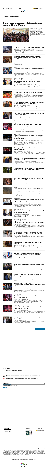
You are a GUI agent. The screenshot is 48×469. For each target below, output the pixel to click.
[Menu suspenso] (4, 11)
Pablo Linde (16, 94)
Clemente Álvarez (17, 49)
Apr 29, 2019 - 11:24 (24, 299)
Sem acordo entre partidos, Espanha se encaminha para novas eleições (29, 159)
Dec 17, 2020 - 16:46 (24, 72)
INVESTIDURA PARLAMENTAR (18, 209)
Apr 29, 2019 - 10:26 (24, 310)
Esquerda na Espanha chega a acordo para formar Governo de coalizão (29, 114)
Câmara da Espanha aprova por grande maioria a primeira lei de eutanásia (29, 69)
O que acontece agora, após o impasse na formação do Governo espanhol (29, 211)
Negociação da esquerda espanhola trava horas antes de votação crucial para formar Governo (28, 233)
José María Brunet (23, 49)
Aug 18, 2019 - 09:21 (26, 203)
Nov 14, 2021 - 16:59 (36, 29)
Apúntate (5, 387)
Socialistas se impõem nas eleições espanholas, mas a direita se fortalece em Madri (29, 285)
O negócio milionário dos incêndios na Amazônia (28, 188)
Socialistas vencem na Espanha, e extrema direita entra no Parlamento (28, 296)
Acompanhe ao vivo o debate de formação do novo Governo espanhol (29, 265)
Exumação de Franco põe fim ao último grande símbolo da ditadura (28, 148)
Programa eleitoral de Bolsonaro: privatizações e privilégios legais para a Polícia (22, 378)
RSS (27, 459)
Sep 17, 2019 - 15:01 (32, 161)
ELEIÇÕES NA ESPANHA (17, 294)
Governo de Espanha (11, 17)
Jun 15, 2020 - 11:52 (26, 105)
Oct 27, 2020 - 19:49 (32, 84)
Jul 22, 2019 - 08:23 (24, 256)
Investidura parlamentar (18, 273)
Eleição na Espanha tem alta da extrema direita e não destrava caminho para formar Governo (28, 125)
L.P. (14, 203)
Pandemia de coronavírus (18, 78)
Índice (30, 459)
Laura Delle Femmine (22, 84)
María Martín (16, 299)
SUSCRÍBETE (36, 8)
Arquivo (27, 428)
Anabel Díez (19, 161)
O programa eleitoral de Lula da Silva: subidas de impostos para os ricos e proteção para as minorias (22, 376)
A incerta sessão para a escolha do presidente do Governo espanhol (28, 275)
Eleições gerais (16, 123)
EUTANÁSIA (15, 67)
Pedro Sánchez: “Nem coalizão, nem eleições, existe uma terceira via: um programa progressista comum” (29, 170)
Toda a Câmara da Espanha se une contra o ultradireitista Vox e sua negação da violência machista (27, 58)
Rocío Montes (28, 140)
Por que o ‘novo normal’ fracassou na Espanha (28, 92)
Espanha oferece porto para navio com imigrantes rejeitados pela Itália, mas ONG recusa (29, 200)
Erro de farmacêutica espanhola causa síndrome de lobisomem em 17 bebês (28, 179)
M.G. (16, 203)
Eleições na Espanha (17, 305)
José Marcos (21, 116)
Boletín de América (8, 431)
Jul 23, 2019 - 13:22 (30, 245)
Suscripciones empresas (23, 459)
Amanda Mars (16, 105)
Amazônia (15, 187)
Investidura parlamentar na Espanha (20, 219)
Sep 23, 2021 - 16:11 (32, 49)
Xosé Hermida (16, 72)
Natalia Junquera (17, 151)
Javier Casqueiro (21, 245)
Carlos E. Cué (16, 84)
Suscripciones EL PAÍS (15, 459)
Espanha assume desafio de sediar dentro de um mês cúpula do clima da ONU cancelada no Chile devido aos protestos (28, 137)
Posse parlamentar (17, 230)
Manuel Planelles (17, 140)
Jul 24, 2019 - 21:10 (24, 235)
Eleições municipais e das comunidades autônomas (22, 283)
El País (15, 161)
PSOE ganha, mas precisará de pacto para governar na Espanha (29, 318)
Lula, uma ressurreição (10, 372)
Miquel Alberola (24, 161)
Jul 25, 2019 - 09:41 (22, 224)
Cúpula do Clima (17, 134)
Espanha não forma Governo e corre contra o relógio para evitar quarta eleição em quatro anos (29, 221)
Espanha (15, 263)
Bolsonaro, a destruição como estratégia (14, 370)
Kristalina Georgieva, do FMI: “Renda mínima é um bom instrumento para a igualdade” (29, 103)
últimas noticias (6, 368)
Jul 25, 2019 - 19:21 (25, 214)
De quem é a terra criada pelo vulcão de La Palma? (29, 47)
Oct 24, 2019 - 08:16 (26, 151)
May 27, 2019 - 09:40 (24, 288)
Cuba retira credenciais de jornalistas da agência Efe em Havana (22, 24)
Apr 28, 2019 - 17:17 (22, 320)
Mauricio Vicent (33, 28)
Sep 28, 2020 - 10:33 (24, 94)
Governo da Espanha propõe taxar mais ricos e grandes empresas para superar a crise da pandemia (28, 81)
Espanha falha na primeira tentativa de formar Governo (28, 243)
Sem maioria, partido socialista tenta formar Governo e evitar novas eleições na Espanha (27, 254)
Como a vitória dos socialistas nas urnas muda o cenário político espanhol (28, 308)
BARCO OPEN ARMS (17, 198)
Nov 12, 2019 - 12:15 (29, 116)
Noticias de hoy (33, 459)
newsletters (6, 383)
